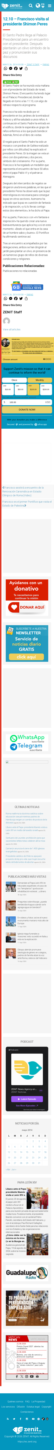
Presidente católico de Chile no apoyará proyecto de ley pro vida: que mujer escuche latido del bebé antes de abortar (25, 859)
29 (27, 1163)
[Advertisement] (27, 465)
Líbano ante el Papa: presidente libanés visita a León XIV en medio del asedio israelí (16, 1195)
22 (27, 1157)
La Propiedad (38, 1401)
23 (33, 1157)
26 (9, 1163)
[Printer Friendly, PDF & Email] (11, 81)
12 (9, 1152)
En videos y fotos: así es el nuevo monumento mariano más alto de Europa (33, 920)
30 (33, 1163)
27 (15, 1163)
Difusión (21, 1406)
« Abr (8, 1169)
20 (15, 1157)
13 (15, 1152)
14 (21, 1152)
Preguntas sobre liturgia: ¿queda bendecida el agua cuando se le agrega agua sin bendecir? (32, 904)
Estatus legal (33, 1406)
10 (39, 1147)
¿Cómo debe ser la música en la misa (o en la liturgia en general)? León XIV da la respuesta (16, 1241)
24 (39, 1157)
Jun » (14, 1169)
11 (45, 1147)
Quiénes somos (15, 1401)
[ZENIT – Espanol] (15, 6)
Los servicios (8, 1406)
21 (21, 1157)
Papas (46, 64)
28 (21, 1163)
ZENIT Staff (33, 64)
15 (27, 1152)
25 (45, 1157)
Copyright (46, 1406)
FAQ (27, 1401)
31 (39, 1163)
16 (33, 1152)
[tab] (16, 1338)
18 (45, 1152)
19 (9, 1157)
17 (39, 1152)
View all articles (11, 329)
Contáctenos (27, 1412)
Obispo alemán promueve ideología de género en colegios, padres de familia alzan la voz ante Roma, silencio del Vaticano (32, 954)
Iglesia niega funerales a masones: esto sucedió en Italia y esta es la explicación (33, 936)
